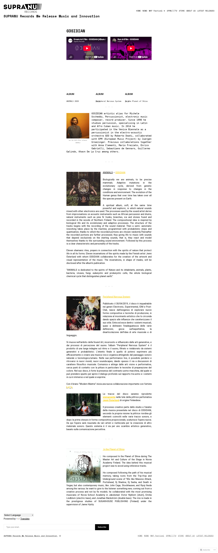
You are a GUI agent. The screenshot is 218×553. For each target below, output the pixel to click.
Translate (25, 518)
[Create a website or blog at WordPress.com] (60, 535)
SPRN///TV (172, 10)
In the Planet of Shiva (113, 449)
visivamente (109, 397)
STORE (182, 10)
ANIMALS (108, 172)
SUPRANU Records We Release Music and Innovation (52, 16)
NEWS (145, 10)
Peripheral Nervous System (116, 296)
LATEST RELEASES (205, 10)
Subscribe (102, 527)
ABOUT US (191, 10)
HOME (138, 10)
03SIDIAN (120, 172)
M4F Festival (156, 10)
